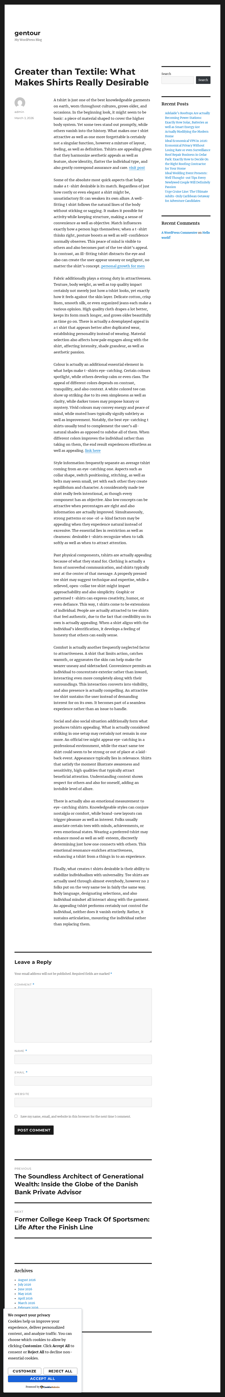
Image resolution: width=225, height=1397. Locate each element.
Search (166, 74)
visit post (137, 167)
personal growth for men (123, 266)
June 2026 (25, 1289)
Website (22, 1094)
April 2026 (25, 1298)
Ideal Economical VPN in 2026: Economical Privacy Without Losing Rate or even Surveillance (187, 145)
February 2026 (28, 1308)
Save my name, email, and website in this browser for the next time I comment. (75, 1116)
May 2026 (25, 1294)
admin (19, 112)
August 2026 (27, 1280)
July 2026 (24, 1285)
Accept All (42, 1379)
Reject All (61, 1371)
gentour (27, 33)
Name (21, 1051)
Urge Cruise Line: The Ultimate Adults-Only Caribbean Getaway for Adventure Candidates (187, 196)
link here (93, 450)
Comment (24, 984)
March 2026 (26, 1303)
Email (21, 1072)
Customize (24, 1371)
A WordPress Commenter (179, 233)
